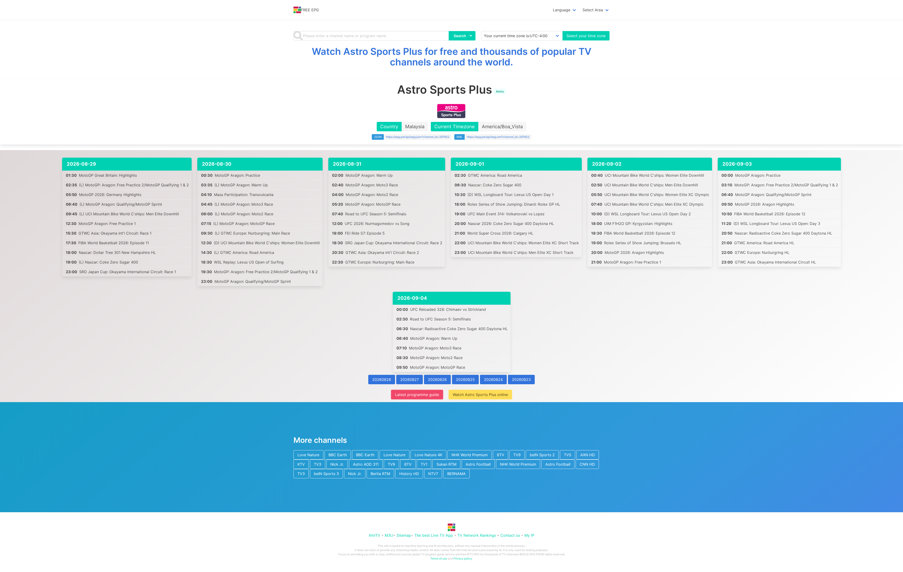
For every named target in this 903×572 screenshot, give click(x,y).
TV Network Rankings (476, 535)
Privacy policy (462, 558)
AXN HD (587, 454)
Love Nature (308, 454)
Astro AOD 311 (366, 464)
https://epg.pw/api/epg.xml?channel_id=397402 (498, 137)
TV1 (424, 464)
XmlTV (374, 535)
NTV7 (433, 473)
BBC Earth (338, 454)
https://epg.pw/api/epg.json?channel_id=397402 (417, 137)
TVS (567, 454)
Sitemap (403, 535)
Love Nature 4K (428, 454)
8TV (500, 454)
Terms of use (438, 558)
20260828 (381, 379)
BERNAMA (456, 473)
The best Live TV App (433, 535)
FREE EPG (310, 10)
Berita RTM (380, 473)
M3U (389, 535)
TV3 (317, 464)
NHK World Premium (470, 454)
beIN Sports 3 (326, 473)
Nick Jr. (337, 464)
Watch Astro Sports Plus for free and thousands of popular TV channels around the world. (451, 57)
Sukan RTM (446, 464)
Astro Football (478, 464)
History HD (409, 473)
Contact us (510, 535)
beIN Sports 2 (542, 454)
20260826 (437, 379)
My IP (529, 535)
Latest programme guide (417, 394)
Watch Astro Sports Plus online (480, 394)
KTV (301, 464)
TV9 (517, 454)
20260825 (465, 379)
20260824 (493, 379)
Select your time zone (586, 35)
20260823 (521, 379)
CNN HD (587, 464)
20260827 (409, 379)
